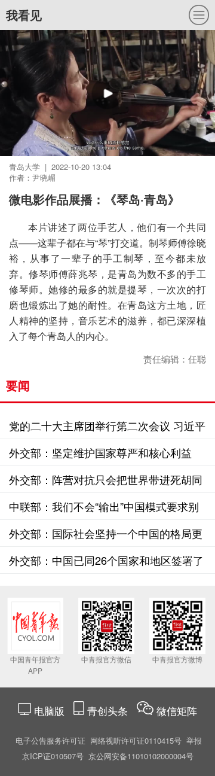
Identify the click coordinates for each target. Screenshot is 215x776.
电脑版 (49, 710)
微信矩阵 (176, 710)
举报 (194, 740)
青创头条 (109, 710)
